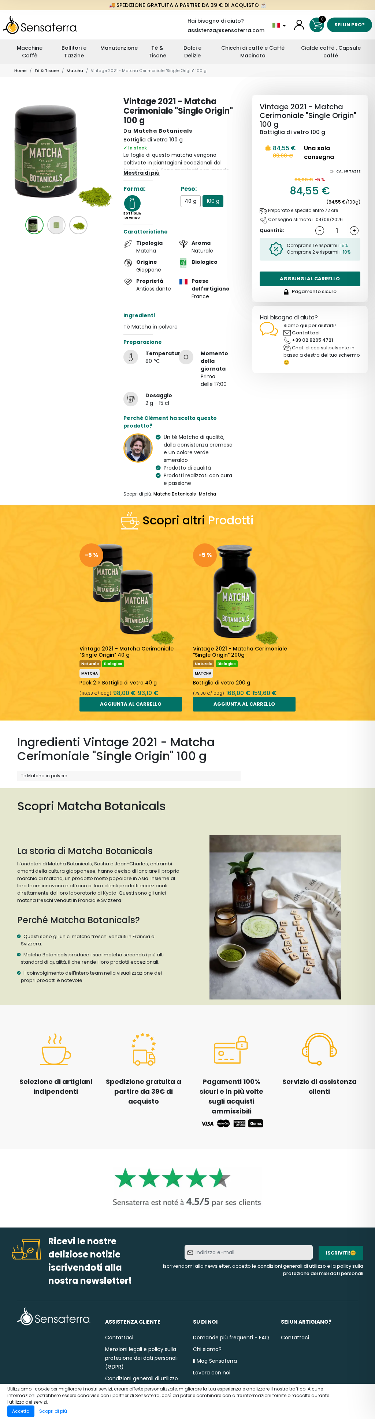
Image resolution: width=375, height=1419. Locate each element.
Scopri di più (53, 1411)
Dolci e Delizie (192, 51)
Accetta (21, 1411)
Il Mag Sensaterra (215, 1361)
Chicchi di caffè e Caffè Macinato (253, 51)
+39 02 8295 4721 (312, 340)
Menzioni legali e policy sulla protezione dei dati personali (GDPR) (141, 1358)
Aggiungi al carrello (310, 278)
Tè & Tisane (157, 51)
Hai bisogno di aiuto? (216, 20)
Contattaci (305, 332)
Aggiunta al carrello (130, 704)
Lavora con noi (211, 1372)
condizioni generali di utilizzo (291, 1266)
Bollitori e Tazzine (74, 51)
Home (20, 70)
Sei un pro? (349, 24)
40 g (191, 201)
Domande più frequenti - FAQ (231, 1337)
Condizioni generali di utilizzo (141, 1378)
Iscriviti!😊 (341, 1252)
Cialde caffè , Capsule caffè (331, 51)
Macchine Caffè (29, 51)
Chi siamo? (207, 1349)
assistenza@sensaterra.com (226, 30)
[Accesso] (299, 25)
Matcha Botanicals (162, 130)
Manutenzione (119, 48)
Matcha (75, 70)
